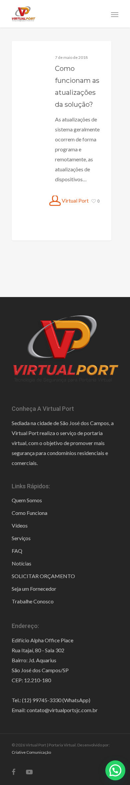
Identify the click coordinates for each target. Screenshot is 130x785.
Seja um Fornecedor (34, 588)
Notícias (21, 563)
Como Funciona (29, 513)
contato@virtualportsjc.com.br (62, 710)
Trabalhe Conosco (33, 601)
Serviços (21, 538)
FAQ (17, 551)
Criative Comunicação (31, 752)
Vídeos (20, 525)
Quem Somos (27, 500)
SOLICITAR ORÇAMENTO (43, 576)
